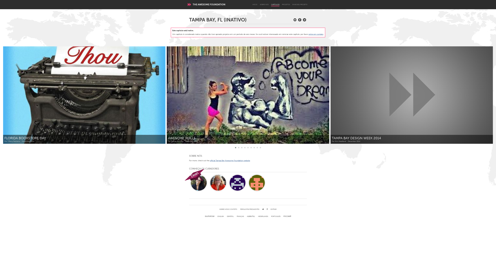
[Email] (295, 19)
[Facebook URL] (299, 19)
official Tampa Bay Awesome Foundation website (230, 161)
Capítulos (275, 4)
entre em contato (316, 34)
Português (275, 216)
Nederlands (263, 216)
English (221, 216)
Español (230, 216)
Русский (287, 216)
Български (209, 216)
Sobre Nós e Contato (228, 209)
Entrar (274, 209)
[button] (235, 147)
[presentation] (485, 95)
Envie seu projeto (299, 4)
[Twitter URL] (304, 19)
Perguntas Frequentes (249, 209)
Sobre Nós (264, 4)
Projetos (286, 4)
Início (255, 4)
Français (240, 216)
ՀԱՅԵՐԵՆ (251, 216)
